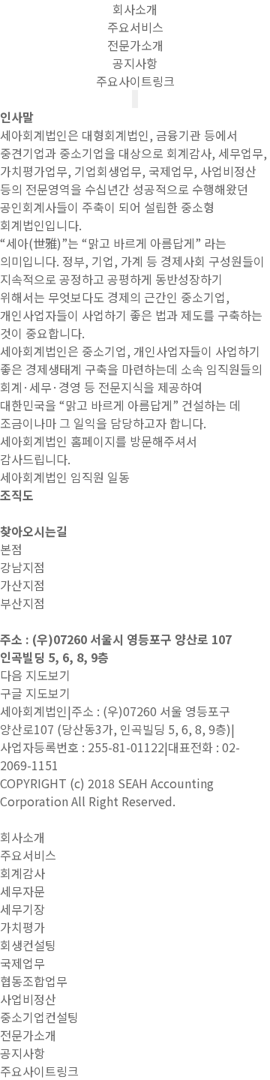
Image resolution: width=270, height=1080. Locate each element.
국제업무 (22, 963)
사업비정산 (28, 999)
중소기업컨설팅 (39, 1017)
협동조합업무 (34, 981)
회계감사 (22, 873)
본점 (11, 549)
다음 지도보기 (35, 675)
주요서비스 (135, 27)
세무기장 (22, 909)
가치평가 (22, 927)
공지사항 (135, 63)
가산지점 (22, 585)
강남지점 (22, 567)
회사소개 (135, 9)
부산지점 (22, 603)
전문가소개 (135, 45)
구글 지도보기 (35, 693)
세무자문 (22, 891)
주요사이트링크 (135, 81)
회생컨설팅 (28, 945)
